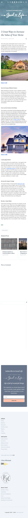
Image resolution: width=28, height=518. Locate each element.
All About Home (4, 489)
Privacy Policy (4, 449)
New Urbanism (4, 445)
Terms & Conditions (5, 447)
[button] (26, 39)
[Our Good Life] (14, 14)
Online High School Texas (7, 455)
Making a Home (4, 443)
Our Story (3, 441)
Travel (2, 431)
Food (2, 496)
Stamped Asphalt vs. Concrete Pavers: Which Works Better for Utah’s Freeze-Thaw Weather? (8, 252)
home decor (5, 230)
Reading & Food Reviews (6, 500)
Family (2, 420)
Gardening (3, 491)
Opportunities (4, 438)
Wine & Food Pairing (5, 498)
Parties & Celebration (6, 494)
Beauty (2, 429)
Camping (3, 433)
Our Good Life (20, 512)
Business (3, 422)
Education (3, 424)
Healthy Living (4, 427)
